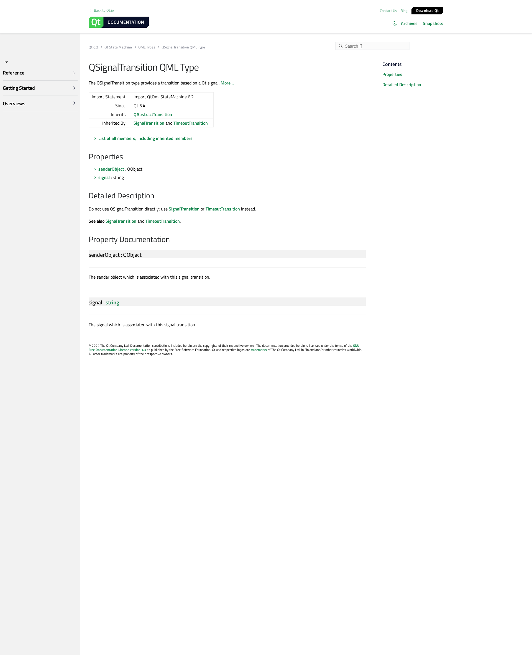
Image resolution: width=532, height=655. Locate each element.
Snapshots (433, 23)
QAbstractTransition (153, 114)
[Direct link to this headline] (126, 157)
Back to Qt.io (104, 10)
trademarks (259, 349)
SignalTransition (149, 123)
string (112, 302)
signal (104, 177)
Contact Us (388, 10)
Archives (409, 23)
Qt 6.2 (93, 47)
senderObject (111, 169)
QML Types (146, 47)
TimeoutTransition (190, 123)
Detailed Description (401, 84)
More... (227, 82)
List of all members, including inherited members (145, 138)
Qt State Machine (118, 47)
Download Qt (427, 10)
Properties (392, 74)
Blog (404, 10)
